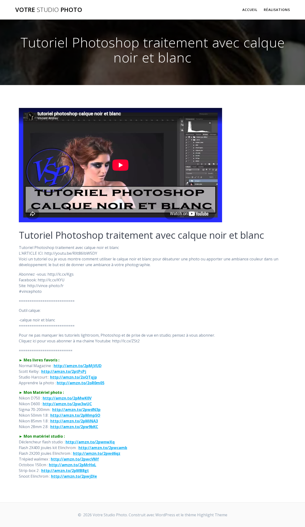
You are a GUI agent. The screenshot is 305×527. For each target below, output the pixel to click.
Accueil (249, 9)
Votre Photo (48, 10)
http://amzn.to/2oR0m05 (80, 382)
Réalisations (277, 9)
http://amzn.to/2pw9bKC (74, 426)
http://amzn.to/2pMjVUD (78, 365)
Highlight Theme (212, 514)
